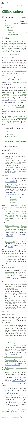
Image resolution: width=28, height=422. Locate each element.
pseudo (5, 43)
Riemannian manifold (15, 43)
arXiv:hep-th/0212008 (13, 365)
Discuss (6, 415)
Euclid (10, 247)
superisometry (10, 139)
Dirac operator (21, 82)
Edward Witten (10, 330)
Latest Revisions (16, 5)
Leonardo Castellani (12, 211)
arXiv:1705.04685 (11, 182)
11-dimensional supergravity (13, 357)
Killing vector (17, 105)
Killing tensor (9, 134)
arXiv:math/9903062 (12, 279)
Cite (21, 417)
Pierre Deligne (10, 325)
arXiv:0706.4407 (11, 354)
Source (6, 419)
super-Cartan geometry (12, 253)
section (13, 45)
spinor (6, 45)
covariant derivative (13, 48)
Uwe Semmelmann (19, 229)
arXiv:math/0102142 (18, 381)
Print (3, 419)
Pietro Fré (16, 213)
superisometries (8, 209)
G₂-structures (9, 368)
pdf (11, 158)
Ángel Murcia (10, 184)
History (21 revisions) (14, 417)
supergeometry (21, 207)
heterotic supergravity (11, 343)
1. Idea (7, 21)
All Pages (9, 5)
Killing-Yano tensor (11, 136)
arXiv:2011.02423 (11, 192)
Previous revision (13, 415)
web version (10, 337)
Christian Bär (10, 242)
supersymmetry (7, 320)
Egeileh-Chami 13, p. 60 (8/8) (12, 102)
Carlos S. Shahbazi (11, 388)
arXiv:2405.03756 (11, 393)
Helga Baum (10, 160)
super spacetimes (20, 116)
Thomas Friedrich (11, 284)
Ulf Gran (10, 345)
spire (7, 263)
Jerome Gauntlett (11, 360)
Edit (2, 415)
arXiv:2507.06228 (11, 406)
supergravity (9, 116)
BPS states (8, 121)
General (10, 30)
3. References (10, 27)
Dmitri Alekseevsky (12, 226)
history (8, 411)
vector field (20, 107)
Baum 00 (8, 84)
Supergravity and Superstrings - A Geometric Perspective (15, 216)
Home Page (3, 5)
